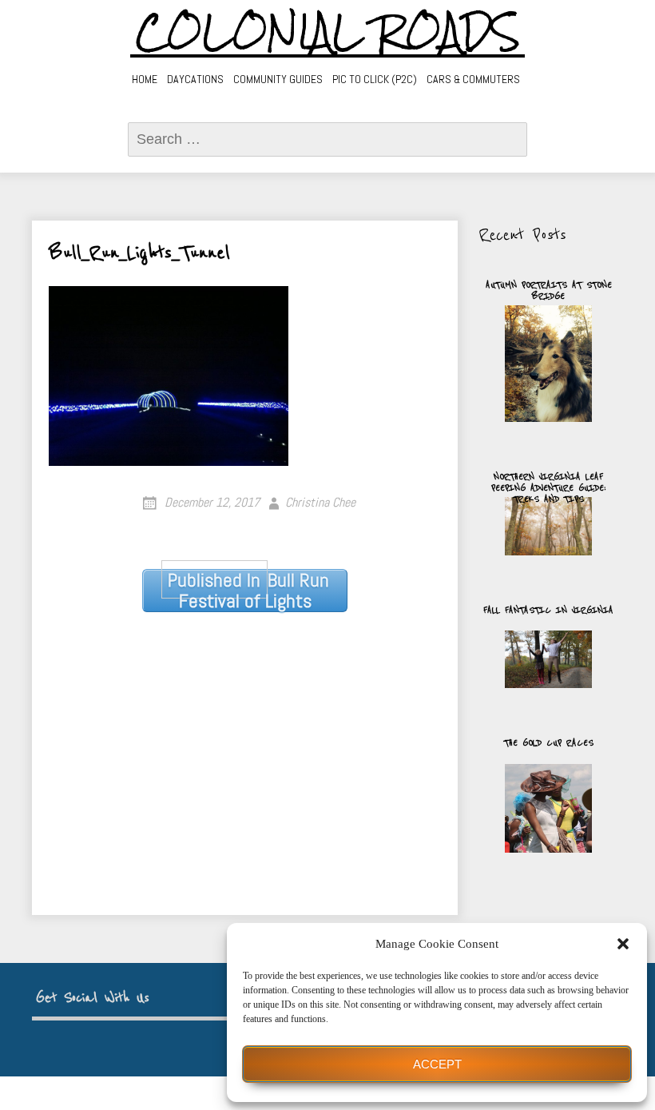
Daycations (195, 79)
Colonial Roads (328, 32)
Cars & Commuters (473, 79)
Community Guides (278, 79)
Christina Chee (320, 502)
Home (144, 79)
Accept (437, 1064)
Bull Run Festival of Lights (248, 591)
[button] (623, 944)
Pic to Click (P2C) (374, 79)
